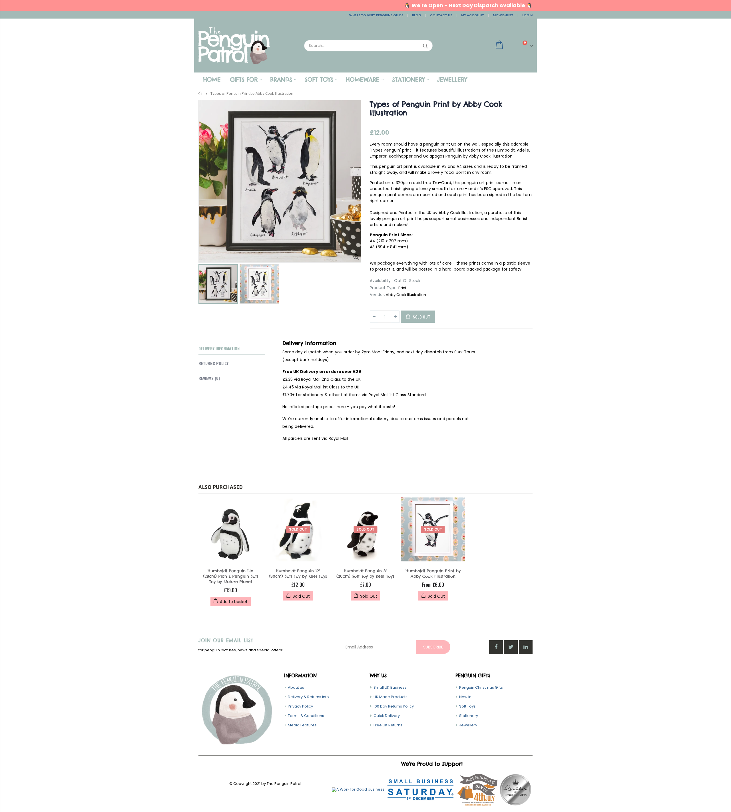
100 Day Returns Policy (393, 706)
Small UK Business (390, 687)
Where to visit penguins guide (376, 15)
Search (425, 45)
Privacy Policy (300, 706)
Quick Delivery (386, 715)
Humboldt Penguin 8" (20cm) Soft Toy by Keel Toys (365, 573)
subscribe (433, 647)
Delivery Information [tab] (219, 348)
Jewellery (468, 725)
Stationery (468, 715)
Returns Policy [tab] (213, 363)
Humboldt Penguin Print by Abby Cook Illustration (433, 573)
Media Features (302, 725)
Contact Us (441, 15)
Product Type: (383, 288)
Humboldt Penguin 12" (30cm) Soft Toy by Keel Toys (298, 573)
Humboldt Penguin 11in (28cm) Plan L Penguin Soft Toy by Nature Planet (230, 576)
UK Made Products (390, 697)
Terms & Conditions (306, 715)
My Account (472, 15)
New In (465, 697)
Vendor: (377, 294)
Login (527, 15)
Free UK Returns (387, 725)
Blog (416, 15)
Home (200, 93)
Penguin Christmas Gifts (481, 687)
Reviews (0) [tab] (209, 378)
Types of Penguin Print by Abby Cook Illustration (436, 108)
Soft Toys (467, 706)
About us (296, 687)
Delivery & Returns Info (308, 697)
